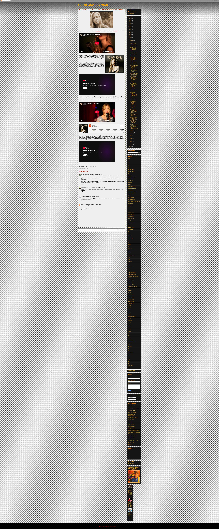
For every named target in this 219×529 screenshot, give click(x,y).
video (129, 361)
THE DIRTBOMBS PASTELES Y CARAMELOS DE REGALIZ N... (133, 78)
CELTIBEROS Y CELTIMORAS (133, 408)
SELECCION (130, 205)
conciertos (130, 235)
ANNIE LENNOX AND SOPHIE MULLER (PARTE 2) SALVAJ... (134, 67)
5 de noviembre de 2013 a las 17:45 (98, 187)
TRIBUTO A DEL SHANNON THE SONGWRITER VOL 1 (133, 49)
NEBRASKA (130, 444)
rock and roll (130, 346)
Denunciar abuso (131, 370)
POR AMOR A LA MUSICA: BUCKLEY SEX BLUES (133, 103)
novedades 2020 (131, 301)
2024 (130, 21)
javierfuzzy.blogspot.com (86, 187)
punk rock (129, 331)
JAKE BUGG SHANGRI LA (133, 82)
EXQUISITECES (131, 419)
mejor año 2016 (131, 284)
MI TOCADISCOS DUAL (93, 5)
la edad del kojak (131, 266)
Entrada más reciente (83, 230)
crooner (129, 236)
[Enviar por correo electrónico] (90, 166)
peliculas (129, 309)
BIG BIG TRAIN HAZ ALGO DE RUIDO (133, 125)
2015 (130, 35)
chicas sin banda (131, 227)
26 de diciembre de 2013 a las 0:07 (95, 204)
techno (129, 359)
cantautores (130, 223)
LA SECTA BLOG (131, 442)
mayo (131, 138)
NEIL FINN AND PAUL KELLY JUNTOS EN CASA (134, 70)
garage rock (130, 248)
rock (128, 344)
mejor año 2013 (131, 279)
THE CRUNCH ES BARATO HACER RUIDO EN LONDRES (133, 85)
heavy (129, 253)
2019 (130, 29)
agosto (131, 133)
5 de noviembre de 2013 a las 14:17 (96, 174)
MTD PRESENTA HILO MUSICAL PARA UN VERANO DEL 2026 (130, 516)
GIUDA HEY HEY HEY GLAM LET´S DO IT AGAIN (133, 58)
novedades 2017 (131, 295)
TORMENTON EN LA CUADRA (133, 440)
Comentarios (131, 399)
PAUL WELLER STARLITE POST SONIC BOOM (133, 99)
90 (128, 167)
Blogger (118, 526)
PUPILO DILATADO (85, 174)
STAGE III (129, 438)
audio (129, 210)
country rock (85, 168)
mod (128, 288)
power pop (130, 320)
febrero (131, 143)
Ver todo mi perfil (131, 13)
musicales (129, 290)
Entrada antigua (120, 230)
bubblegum (130, 220)
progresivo (130, 325)
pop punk (129, 312)
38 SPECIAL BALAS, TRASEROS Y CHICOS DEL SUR (133, 118)
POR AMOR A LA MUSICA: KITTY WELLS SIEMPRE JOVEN (133, 89)
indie (129, 257)
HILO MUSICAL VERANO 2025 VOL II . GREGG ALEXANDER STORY (133, 468)
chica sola (129, 225)
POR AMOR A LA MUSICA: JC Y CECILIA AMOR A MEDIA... (133, 45)
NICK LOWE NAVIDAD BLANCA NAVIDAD (133, 114)
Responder (83, 184)
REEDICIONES (130, 203)
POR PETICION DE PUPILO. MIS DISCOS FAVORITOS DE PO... (133, 54)
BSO (129, 173)
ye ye (129, 367)
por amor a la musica (132, 316)
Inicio (102, 230)
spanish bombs (130, 352)
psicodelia (129, 327)
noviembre (132, 41)
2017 (130, 32)
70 (128, 163)
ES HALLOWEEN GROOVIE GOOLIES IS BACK (134, 127)
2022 (130, 24)
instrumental (130, 261)
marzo (131, 141)
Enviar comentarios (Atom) (104, 233)
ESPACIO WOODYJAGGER (133, 417)
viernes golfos (130, 365)
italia (129, 263)
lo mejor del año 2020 (132, 272)
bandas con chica (131, 214)
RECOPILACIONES (131, 199)
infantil (129, 259)
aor (128, 208)
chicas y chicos (130, 229)
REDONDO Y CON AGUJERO (133, 430)
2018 (130, 31)
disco (129, 240)
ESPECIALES (130, 178)
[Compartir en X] (92, 166)
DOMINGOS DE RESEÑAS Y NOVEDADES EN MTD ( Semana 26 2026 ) (130, 493)
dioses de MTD (130, 238)
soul (128, 350)
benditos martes (131, 218)
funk (128, 246)
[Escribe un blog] (91, 166)
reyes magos (130, 342)
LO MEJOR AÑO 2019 (132, 186)
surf (128, 355)
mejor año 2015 (131, 282)
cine (128, 231)
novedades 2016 (131, 294)
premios (129, 322)
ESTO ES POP (130, 180)
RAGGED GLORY (131, 428)
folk (128, 242)
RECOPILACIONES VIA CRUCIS (134, 201)
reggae (129, 337)
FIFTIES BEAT (130, 421)
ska (128, 348)
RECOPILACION (131, 197)
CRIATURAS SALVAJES (132, 412)
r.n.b (128, 333)
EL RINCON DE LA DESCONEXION (131, 415)
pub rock (129, 329)
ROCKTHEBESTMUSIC (132, 435)
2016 (130, 34)
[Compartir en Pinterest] (95, 166)
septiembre (132, 132)
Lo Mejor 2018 (130, 190)
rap (128, 335)
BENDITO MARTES (131, 171)
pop (128, 310)
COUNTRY (130, 175)
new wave (129, 292)
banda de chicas (131, 212)
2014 (130, 37)
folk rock (129, 244)
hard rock (129, 251)
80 (128, 165)
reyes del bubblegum (131, 340)
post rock (129, 318)
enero (131, 144)
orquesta (129, 305)
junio (131, 136)
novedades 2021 (131, 303)
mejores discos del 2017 (132, 286)
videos (129, 363)
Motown (129, 195)
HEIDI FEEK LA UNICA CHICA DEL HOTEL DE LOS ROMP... (133, 111)
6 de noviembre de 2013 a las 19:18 (92, 196)
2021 (130, 26)
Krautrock (129, 184)
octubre (131, 130)
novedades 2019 (131, 299)
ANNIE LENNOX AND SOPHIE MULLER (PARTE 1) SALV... (134, 74)
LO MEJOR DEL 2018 (132, 188)
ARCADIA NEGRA (131, 169)
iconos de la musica (131, 255)
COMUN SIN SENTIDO (132, 410)
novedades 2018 (131, 297)
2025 (130, 20)
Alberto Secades (84, 204)
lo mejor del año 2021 (132, 274)
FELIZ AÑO (130, 182)
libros (129, 268)
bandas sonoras (131, 216)
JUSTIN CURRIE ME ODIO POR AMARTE (133, 106)
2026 (130, 18)
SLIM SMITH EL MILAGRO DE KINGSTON (133, 121)
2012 (130, 146)
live (128, 270)
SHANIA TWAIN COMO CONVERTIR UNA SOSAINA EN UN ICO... (133, 94)
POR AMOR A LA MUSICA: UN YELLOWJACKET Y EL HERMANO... (133, 62)
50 (128, 160)
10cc (129, 158)
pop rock (129, 314)
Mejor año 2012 (131, 193)
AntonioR (83, 196)
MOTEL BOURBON (131, 424)
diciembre (132, 40)
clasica (129, 233)
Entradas (131, 397)
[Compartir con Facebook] (93, 166)
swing (129, 357)
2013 (130, 38)
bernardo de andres (133, 11)
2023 (130, 23)
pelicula (129, 307)
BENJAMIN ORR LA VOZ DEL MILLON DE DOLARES (130, 504)
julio (131, 135)
